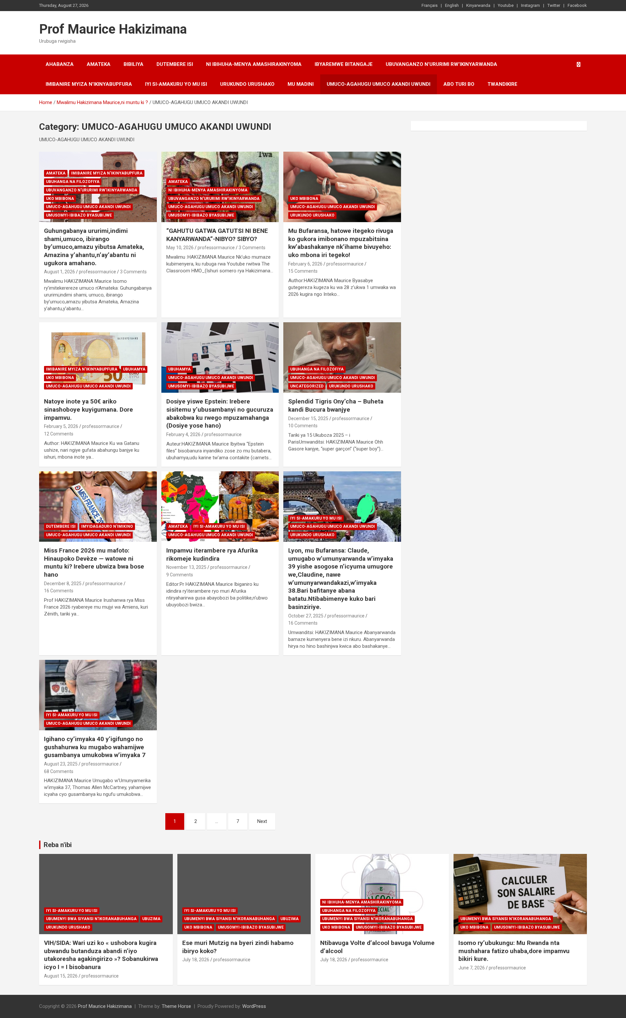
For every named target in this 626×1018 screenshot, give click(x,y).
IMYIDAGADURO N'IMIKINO (107, 526)
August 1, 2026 (59, 271)
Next (262, 821)
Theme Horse (176, 1006)
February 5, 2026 (61, 426)
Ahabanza (60, 64)
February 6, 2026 (305, 263)
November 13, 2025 (186, 567)
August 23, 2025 (61, 764)
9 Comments (179, 574)
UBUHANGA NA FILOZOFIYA (72, 181)
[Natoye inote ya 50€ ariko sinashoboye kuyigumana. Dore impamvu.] (98, 357)
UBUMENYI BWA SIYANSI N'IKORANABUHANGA (91, 919)
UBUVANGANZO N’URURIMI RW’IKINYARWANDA (441, 64)
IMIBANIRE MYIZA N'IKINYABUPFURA (106, 173)
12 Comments (58, 433)
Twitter (553, 5)
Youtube (506, 5)
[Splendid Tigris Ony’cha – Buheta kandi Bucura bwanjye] (342, 357)
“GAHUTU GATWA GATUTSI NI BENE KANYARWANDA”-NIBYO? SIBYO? (217, 235)
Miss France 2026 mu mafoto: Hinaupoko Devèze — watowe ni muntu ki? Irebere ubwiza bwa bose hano (94, 562)
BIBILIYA (133, 64)
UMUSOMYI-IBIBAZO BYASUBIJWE (79, 215)
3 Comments (133, 271)
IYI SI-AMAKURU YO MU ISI (176, 84)
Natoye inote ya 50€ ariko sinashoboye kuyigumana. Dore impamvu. (88, 409)
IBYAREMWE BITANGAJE (344, 64)
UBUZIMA (151, 919)
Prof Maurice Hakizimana (113, 29)
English (452, 5)
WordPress (254, 1006)
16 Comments (58, 590)
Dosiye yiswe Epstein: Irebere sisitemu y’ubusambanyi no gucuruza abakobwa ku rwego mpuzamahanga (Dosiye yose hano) (219, 413)
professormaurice (97, 271)
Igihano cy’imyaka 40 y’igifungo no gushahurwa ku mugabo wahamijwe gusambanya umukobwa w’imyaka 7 (94, 747)
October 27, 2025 (305, 615)
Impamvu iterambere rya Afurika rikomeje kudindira (212, 554)
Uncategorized (306, 386)
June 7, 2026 (471, 967)
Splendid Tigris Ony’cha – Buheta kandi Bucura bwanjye (335, 405)
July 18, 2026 (195, 959)
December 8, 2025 (63, 583)
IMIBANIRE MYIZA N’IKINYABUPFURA (89, 84)
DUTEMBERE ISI (174, 64)
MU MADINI (301, 84)
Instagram (530, 5)
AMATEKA (99, 64)
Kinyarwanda (478, 5)
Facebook (577, 5)
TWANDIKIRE (502, 84)
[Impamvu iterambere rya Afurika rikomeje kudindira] (220, 506)
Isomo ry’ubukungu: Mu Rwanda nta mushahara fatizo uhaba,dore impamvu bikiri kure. (514, 951)
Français (430, 5)
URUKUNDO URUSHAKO (247, 84)
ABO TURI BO (458, 84)
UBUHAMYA (134, 369)
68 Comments (58, 771)
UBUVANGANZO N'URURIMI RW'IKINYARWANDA (91, 190)
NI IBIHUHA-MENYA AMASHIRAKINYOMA (254, 64)
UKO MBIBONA (60, 198)
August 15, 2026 (61, 976)
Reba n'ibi (58, 845)
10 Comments (303, 425)
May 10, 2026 (180, 247)
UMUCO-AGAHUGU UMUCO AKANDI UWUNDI (378, 84)
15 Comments (303, 271)
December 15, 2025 (308, 418)
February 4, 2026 (183, 434)
